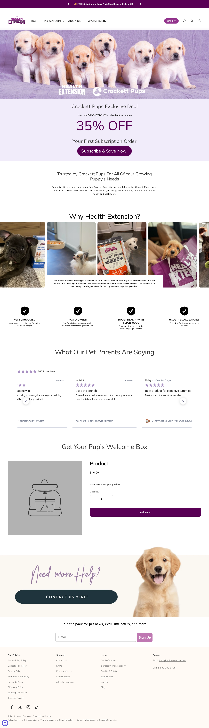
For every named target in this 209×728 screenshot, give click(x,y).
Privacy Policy (15, 671)
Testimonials (107, 676)
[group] (104, 580)
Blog (103, 687)
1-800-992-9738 (167, 667)
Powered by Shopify (42, 716)
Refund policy (14, 720)
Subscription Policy (17, 692)
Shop (33, 21)
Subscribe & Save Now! (104, 151)
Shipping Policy (15, 687)
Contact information (86, 720)
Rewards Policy (15, 682)
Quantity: (94, 491)
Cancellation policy (108, 720)
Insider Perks (52, 21)
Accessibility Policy (17, 660)
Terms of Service (16, 698)
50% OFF (171, 21)
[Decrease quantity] (94, 499)
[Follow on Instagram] (28, 707)
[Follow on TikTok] (36, 707)
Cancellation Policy (17, 665)
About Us (74, 21)
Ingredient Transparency (113, 665)
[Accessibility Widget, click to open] (5, 723)
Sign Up (145, 637)
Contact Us (61, 660)
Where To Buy (97, 21)
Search (104, 682)
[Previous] (68, 4)
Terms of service (48, 720)
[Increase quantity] (108, 499)
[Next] (140, 4)
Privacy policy (30, 720)
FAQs (59, 665)
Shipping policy (66, 720)
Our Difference (108, 660)
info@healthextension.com (172, 660)
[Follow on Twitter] (20, 707)
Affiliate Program (64, 682)
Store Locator (63, 676)
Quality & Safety (109, 671)
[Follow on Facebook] (11, 707)
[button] (26, 401)
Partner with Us (64, 671)
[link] (35, 420)
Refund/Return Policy (18, 676)
